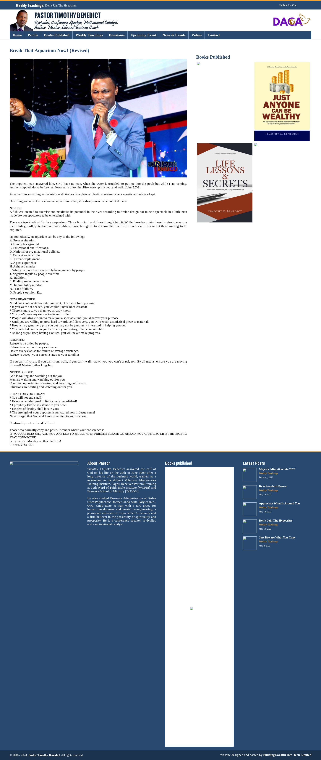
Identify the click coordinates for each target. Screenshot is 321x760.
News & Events (173, 35)
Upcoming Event (143, 35)
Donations (116, 35)
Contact (214, 35)
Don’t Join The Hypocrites (61, 5)
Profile (33, 35)
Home (17, 35)
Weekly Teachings (89, 35)
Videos (197, 35)
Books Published (56, 35)
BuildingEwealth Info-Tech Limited (287, 755)
